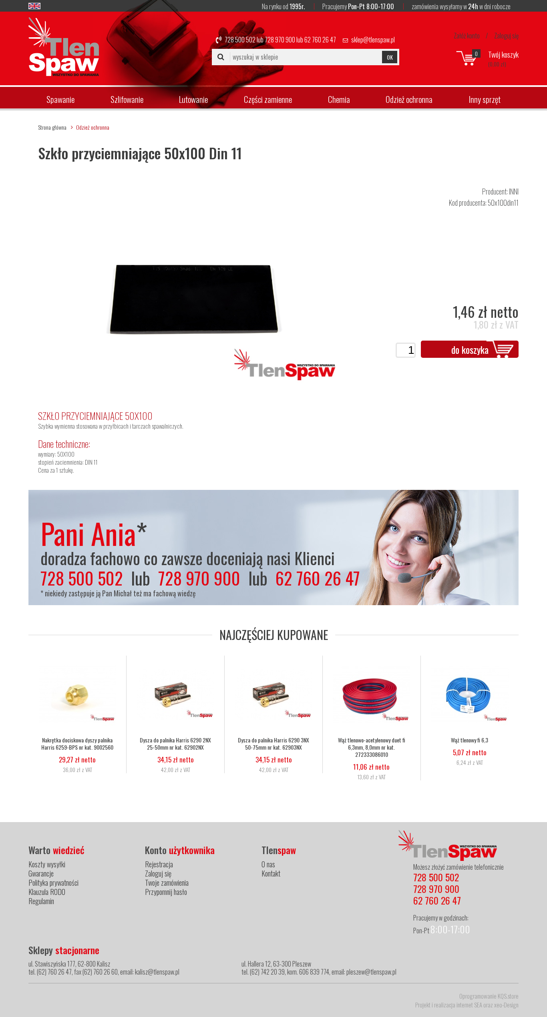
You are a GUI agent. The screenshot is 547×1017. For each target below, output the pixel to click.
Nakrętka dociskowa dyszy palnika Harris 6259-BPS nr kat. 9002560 (77, 743)
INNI (514, 191)
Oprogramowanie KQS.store (489, 995)
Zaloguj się (506, 35)
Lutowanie (193, 99)
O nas (268, 864)
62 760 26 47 (320, 39)
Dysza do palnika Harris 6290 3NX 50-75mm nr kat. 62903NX (273, 743)
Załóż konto (467, 35)
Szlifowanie (127, 99)
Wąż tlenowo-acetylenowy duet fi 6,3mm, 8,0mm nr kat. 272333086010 (371, 747)
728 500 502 (240, 39)
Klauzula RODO (46, 892)
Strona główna (52, 127)
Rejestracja (159, 864)
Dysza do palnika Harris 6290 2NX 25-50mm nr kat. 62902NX (175, 743)
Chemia (339, 99)
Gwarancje (41, 873)
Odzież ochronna (409, 99)
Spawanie (60, 99)
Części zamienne (268, 99)
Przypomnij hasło (166, 892)
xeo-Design (506, 1004)
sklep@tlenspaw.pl (373, 39)
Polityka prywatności (53, 882)
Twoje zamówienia (167, 882)
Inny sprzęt (485, 99)
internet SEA (469, 1004)
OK (390, 57)
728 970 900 (280, 39)
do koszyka (470, 349)
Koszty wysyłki (46, 864)
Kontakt (270, 873)
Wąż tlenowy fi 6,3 (469, 740)
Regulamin (41, 901)
